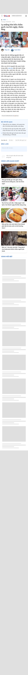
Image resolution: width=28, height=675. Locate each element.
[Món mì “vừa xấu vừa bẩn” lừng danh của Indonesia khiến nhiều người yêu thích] (14, 238)
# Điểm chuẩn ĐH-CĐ (16, 15)
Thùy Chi (6, 50)
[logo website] (6, 16)
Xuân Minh (17, 50)
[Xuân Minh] (12, 50)
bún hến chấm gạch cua (21, 140)
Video (4, 19)
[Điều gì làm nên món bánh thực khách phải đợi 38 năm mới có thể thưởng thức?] (14, 215)
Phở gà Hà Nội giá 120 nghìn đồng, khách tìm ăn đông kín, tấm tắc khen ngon (13, 181)
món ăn (10, 68)
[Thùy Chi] (2, 50)
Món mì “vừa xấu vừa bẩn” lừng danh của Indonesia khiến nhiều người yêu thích (13, 249)
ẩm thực (11, 140)
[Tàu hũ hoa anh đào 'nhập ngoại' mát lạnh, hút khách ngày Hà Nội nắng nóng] (14, 194)
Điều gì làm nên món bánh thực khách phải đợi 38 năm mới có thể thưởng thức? (13, 226)
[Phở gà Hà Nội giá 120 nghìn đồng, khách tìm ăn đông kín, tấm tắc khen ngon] (14, 171)
